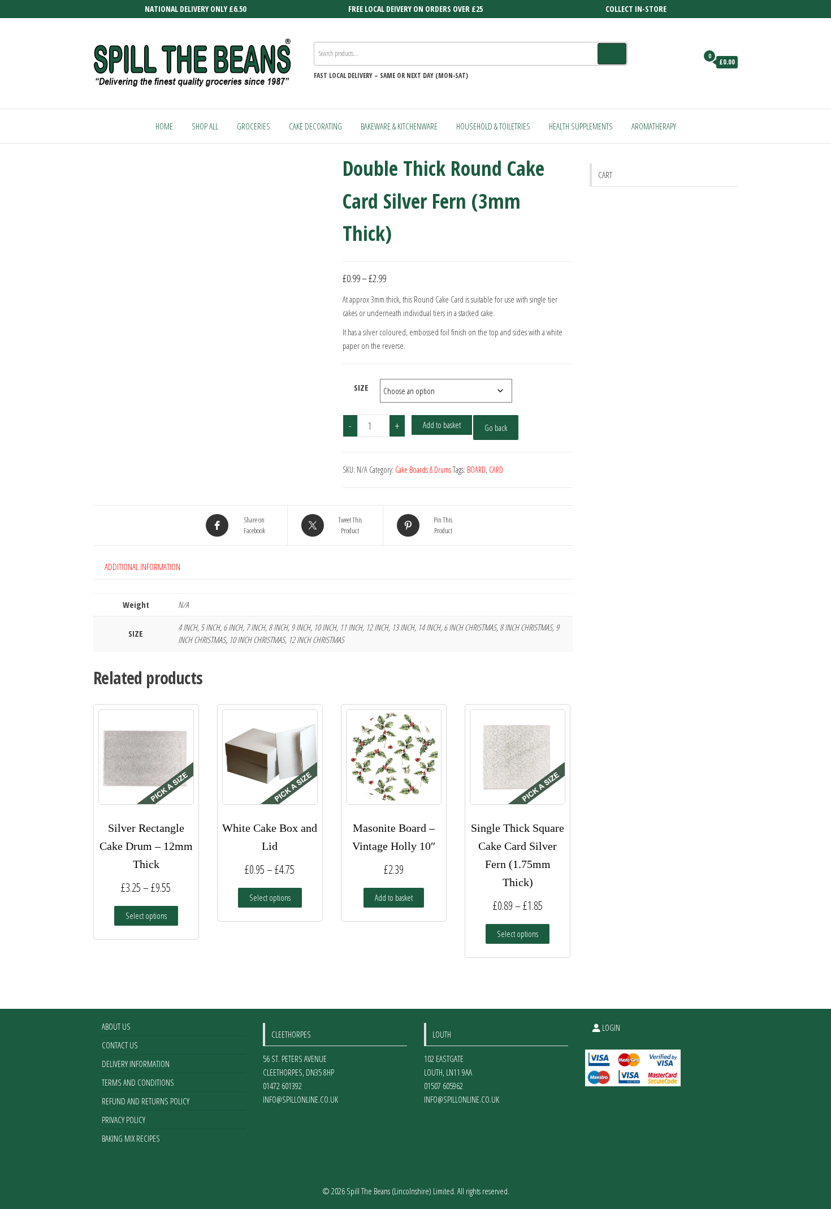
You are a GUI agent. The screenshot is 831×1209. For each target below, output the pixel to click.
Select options (146, 915)
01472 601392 (282, 1085)
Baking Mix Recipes (131, 1138)
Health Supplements (581, 126)
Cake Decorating (315, 126)
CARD (496, 469)
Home (164, 126)
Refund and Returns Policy (145, 1101)
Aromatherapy (653, 126)
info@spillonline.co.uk (300, 1099)
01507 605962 (443, 1085)
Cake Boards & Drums (423, 469)
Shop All (205, 126)
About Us (116, 1026)
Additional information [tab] (142, 566)
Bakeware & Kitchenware (399, 126)
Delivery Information (136, 1063)
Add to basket (442, 424)
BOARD (476, 469)
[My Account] (686, 62)
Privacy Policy (123, 1119)
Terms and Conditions (138, 1082)
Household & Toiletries (493, 126)
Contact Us (120, 1045)
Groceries (253, 126)
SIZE (361, 387)
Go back (495, 427)
